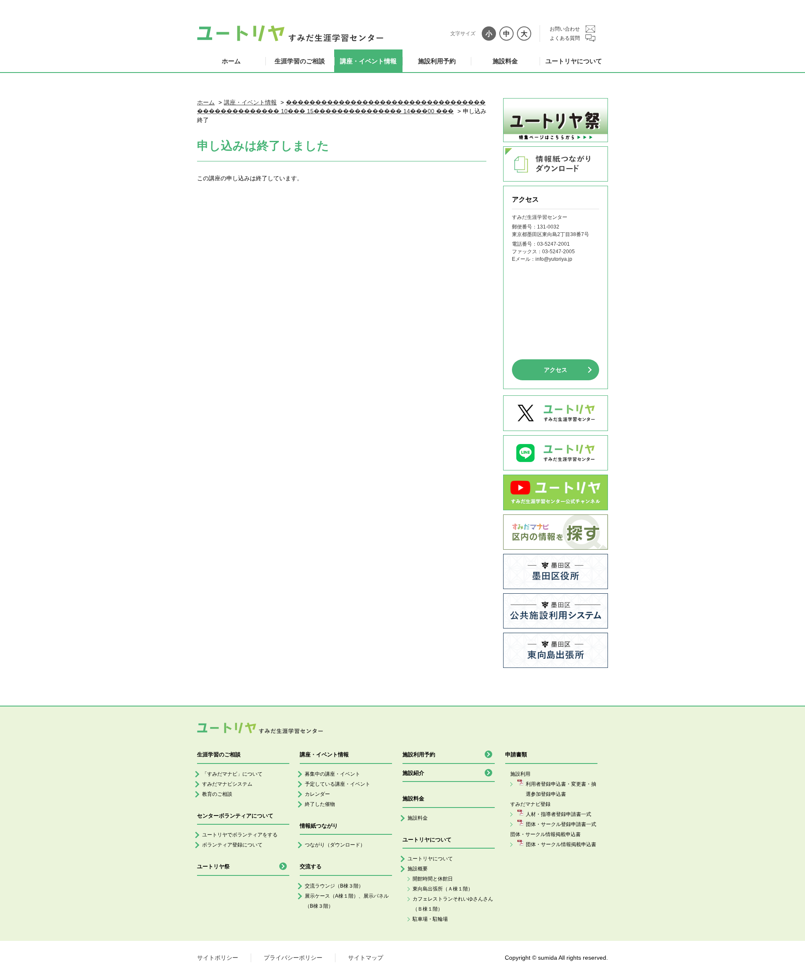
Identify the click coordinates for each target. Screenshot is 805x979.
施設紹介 (413, 773)
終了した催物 (320, 804)
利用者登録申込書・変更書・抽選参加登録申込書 (561, 789)
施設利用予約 (437, 61)
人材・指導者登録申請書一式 (558, 814)
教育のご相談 (217, 794)
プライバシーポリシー (293, 957)
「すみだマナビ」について (232, 774)
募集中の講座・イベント (332, 774)
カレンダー (317, 794)
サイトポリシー (217, 957)
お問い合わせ (565, 29)
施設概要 (418, 869)
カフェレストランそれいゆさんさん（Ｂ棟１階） (453, 904)
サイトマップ (365, 957)
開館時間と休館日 (433, 879)
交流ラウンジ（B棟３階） (334, 886)
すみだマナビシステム (227, 784)
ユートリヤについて (573, 61)
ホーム (231, 61)
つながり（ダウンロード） (335, 845)
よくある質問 (565, 38)
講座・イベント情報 (368, 61)
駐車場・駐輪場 (430, 919)
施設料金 (505, 61)
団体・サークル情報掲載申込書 (561, 844)
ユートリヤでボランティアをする (240, 835)
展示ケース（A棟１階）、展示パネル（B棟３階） (347, 901)
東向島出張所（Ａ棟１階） (443, 889)
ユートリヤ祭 (213, 866)
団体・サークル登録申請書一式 (561, 824)
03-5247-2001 (553, 244)
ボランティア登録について (232, 845)
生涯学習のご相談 (300, 61)
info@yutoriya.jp (553, 259)
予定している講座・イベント (337, 784)
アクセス (555, 369)
